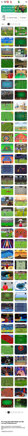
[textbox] (3, 24)
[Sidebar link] (1, 2)
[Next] (24, 16)
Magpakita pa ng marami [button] (7, 431)
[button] (8, 10)
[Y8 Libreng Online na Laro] (6, 2)
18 (19, 24)
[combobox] (3, 24)
